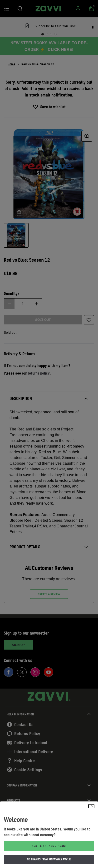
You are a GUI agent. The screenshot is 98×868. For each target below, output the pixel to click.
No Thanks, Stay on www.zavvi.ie (49, 859)
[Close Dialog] (91, 806)
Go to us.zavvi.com (49, 846)
